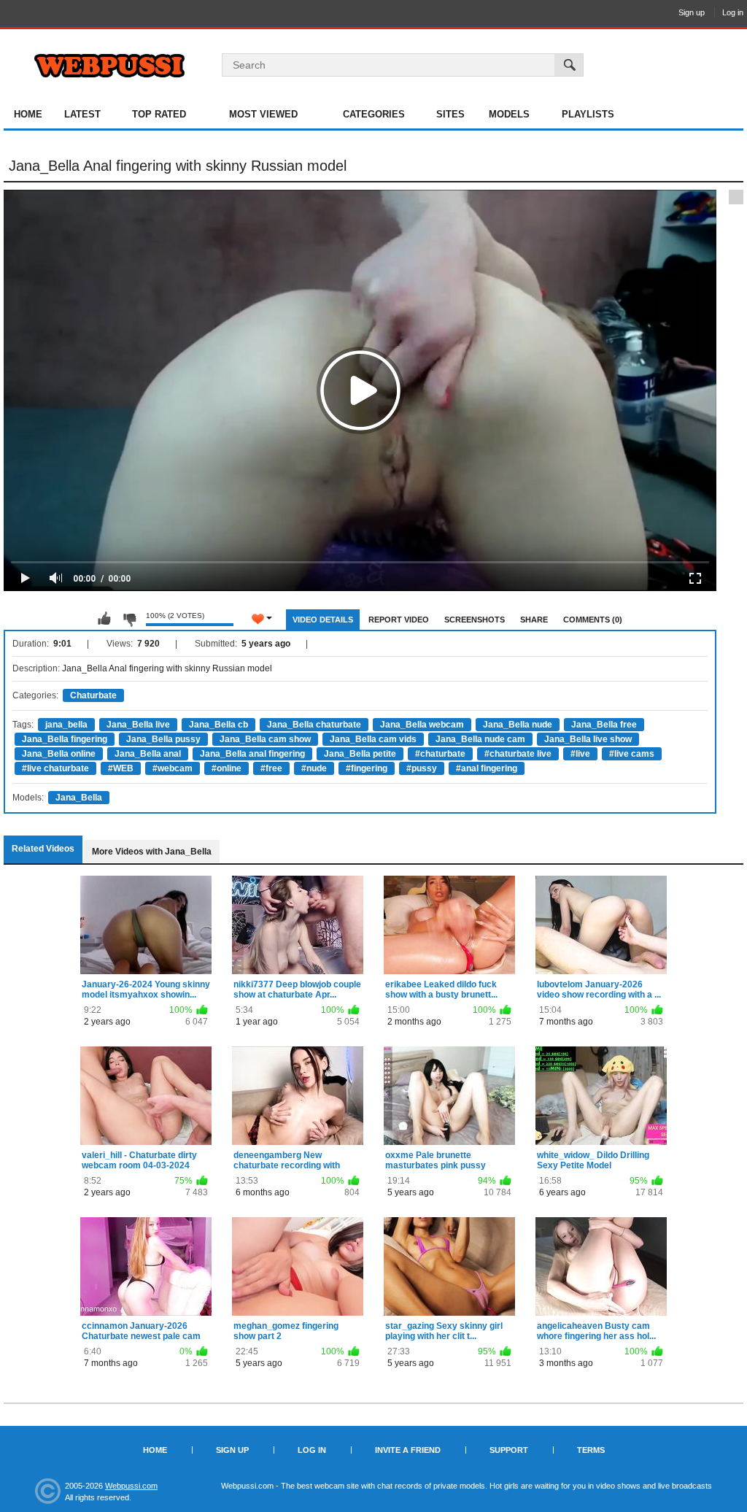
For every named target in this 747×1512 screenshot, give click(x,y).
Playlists (588, 114)
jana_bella (66, 725)
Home (28, 114)
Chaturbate (93, 695)
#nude (314, 768)
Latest (82, 114)
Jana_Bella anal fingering (252, 754)
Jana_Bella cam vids (373, 739)
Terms (591, 1450)
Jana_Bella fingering (64, 739)
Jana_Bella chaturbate (314, 725)
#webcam (172, 768)
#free (271, 768)
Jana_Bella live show (588, 739)
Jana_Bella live (138, 725)
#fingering (366, 768)
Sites (450, 114)
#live (580, 754)
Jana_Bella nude (517, 725)
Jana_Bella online (59, 754)
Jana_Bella (78, 797)
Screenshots (474, 619)
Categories (374, 114)
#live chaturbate (55, 768)
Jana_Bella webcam (422, 725)
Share (534, 619)
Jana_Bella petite (360, 754)
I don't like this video (129, 619)
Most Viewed (263, 114)
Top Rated (159, 114)
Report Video (398, 619)
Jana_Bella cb (218, 725)
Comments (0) (592, 619)
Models (509, 114)
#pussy (421, 768)
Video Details (323, 619)
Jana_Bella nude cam (480, 739)
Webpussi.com (131, 1485)
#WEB (120, 768)
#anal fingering (486, 768)
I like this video (104, 619)
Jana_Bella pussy (163, 739)
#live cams (631, 754)
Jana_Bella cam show (265, 739)
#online (226, 768)
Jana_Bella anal (148, 754)
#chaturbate (440, 754)
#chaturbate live (517, 754)
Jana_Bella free (604, 725)
